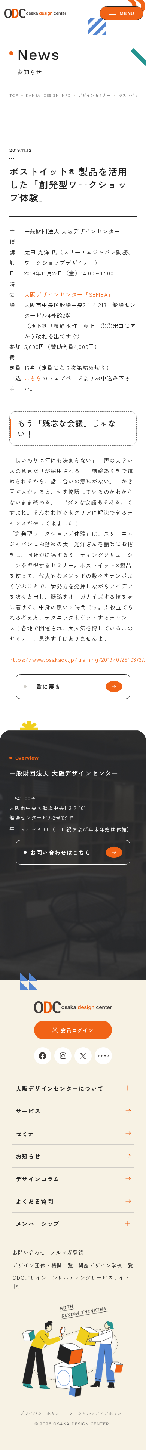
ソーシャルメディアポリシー (97, 1413)
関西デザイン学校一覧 (106, 1265)
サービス (28, 1111)
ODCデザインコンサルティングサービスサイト (71, 1277)
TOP (13, 95)
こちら (33, 378)
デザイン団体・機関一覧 (42, 1265)
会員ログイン (77, 1030)
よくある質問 (35, 1201)
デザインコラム (38, 1179)
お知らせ (28, 1156)
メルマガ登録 (67, 1252)
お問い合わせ (29, 1252)
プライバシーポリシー (42, 1413)
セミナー (28, 1133)
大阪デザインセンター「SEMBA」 (69, 294)
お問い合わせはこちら (60, 852)
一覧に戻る (45, 686)
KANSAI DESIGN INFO (48, 95)
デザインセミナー (94, 95)
